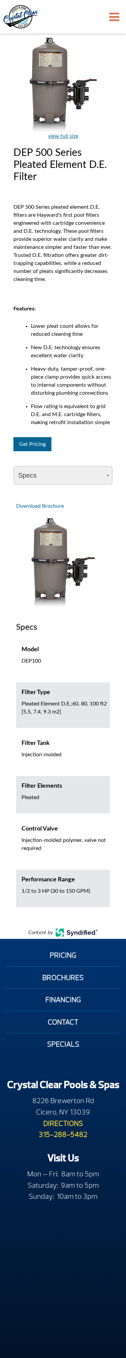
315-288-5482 (63, 1134)
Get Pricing (32, 444)
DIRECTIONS (63, 1123)
